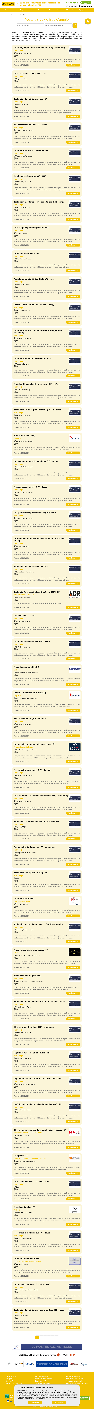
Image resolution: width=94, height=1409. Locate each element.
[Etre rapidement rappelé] (87, 21)
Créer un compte (86, 6)
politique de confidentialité (24, 1394)
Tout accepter (59, 1402)
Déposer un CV (62, 10)
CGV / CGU (68, 1392)
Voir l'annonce (73, 65)
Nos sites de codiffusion (14, 1383)
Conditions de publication (74, 1381)
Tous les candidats (41, 1376)
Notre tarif (9, 1381)
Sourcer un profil (10, 10)
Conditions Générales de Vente (76, 1383)
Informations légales (73, 1376)
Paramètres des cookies (74, 1379)
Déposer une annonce (27, 10)
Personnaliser (35, 1402)
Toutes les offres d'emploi (44, 1379)
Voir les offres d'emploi (46, 10)
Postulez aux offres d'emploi (47, 19)
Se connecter (72, 6)
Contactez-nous (11, 1376)
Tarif (73, 10)
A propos (82, 10)
